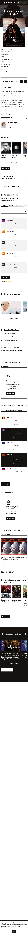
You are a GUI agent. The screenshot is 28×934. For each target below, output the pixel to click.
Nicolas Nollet (15, 156)
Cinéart (15, 420)
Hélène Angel (5, 51)
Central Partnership (18, 471)
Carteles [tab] (20, 298)
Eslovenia (10, 442)
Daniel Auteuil (4, 156)
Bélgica (9, 417)
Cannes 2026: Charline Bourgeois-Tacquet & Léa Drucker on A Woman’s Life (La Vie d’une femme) (10, 656)
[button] (19, 303)
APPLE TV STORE (11, 242)
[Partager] (21, 81)
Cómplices (5, 600)
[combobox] (14, 211)
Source (3, 281)
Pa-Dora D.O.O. (17, 433)
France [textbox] (4, 212)
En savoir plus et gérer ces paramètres (11, 928)
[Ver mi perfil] (25, 2)
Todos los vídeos (7, 670)
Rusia (9, 468)
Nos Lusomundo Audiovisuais (17, 458)
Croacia (9, 430)
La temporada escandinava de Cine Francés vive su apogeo (14, 558)
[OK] (14, 931)
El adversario (16, 600)
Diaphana (4, 56)
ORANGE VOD (10, 231)
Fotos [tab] (7, 298)
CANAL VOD (10, 220)
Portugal (10, 454)
